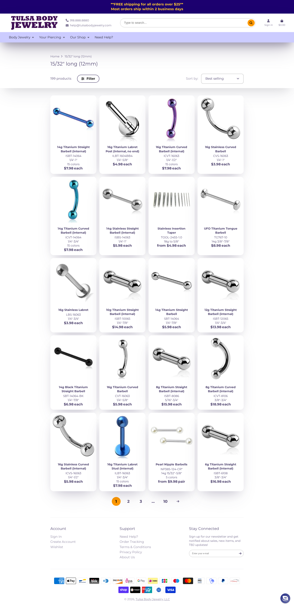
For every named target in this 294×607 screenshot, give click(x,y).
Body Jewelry (19, 37)
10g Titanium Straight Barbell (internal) (122, 295)
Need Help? (104, 37)
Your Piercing (50, 37)
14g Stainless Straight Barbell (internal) (122, 216)
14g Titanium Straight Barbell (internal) (73, 134)
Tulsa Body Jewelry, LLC (153, 599)
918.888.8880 (79, 20)
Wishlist (56, 547)
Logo (34, 23)
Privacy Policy (131, 552)
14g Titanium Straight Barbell (172, 295)
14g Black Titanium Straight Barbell (73, 372)
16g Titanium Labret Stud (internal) (122, 452)
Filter (91, 78)
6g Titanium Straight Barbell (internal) (221, 452)
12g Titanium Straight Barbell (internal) (221, 295)
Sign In (56, 537)
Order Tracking (132, 542)
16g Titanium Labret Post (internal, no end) (122, 134)
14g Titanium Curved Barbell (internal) (73, 216)
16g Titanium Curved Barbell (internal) (172, 134)
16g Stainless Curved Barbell (221, 134)
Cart (282, 22)
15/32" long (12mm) (78, 56)
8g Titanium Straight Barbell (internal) (172, 372)
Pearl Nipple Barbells (172, 452)
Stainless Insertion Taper (172, 216)
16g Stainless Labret (73, 295)
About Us (127, 557)
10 (165, 501)
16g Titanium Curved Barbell (122, 372)
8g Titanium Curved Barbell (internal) (221, 372)
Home (54, 56)
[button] (285, 598)
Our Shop (78, 37)
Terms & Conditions (135, 547)
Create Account (63, 542)
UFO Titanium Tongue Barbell (221, 216)
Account (268, 22)
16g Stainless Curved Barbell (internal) (73, 452)
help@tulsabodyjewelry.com (90, 25)
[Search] (251, 22)
